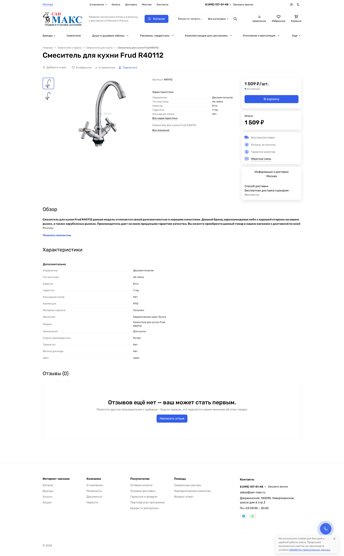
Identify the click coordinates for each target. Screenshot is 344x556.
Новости (92, 502)
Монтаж (147, 4)
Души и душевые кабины (108, 35)
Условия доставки (143, 491)
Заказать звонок (243, 4)
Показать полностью (57, 235)
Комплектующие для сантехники (206, 35)
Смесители (74, 35)
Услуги (47, 496)
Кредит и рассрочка (144, 508)
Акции (47, 502)
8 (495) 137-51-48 (216, 4)
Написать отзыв (172, 418)
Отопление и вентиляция (259, 35)
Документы (94, 496)
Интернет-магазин (56, 478)
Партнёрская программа (147, 502)
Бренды (48, 35)
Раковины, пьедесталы (154, 35)
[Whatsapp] (252, 516)
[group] (104, 130)
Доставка (131, 4)
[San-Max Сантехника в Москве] (63, 18)
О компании (97, 4)
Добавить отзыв (56, 67)
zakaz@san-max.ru (252, 492)
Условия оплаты (141, 485)
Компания (94, 478)
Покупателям (139, 478)
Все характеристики (165, 118)
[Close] (334, 538)
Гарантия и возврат (144, 496)
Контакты (162, 4)
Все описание (160, 130)
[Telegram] (243, 516)
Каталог (48, 485)
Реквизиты (94, 491)
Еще (294, 35)
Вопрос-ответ (184, 496)
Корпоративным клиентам (192, 491)
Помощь (180, 478)
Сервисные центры (187, 485)
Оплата (116, 4)
